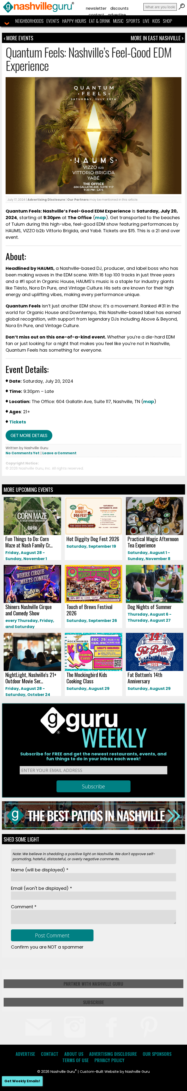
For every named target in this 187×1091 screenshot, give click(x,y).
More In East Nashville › (157, 38)
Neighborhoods (29, 21)
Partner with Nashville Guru (93, 984)
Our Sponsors (157, 1054)
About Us (73, 1054)
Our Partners (78, 200)
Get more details (28, 435)
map (100, 218)
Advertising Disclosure (46, 200)
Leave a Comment (59, 453)
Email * (41, 888)
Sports (133, 21)
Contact (96, 15)
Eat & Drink (99, 21)
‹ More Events (18, 38)
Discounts (119, 8)
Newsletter (96, 8)
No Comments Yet (22, 453)
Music (118, 21)
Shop (167, 21)
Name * (39, 870)
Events (52, 21)
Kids (156, 21)
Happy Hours (74, 21)
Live (146, 21)
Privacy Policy (109, 1060)
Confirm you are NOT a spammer (47, 947)
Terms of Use (75, 1060)
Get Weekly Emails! (22, 1081)
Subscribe (93, 1002)
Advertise (117, 15)
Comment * (24, 907)
